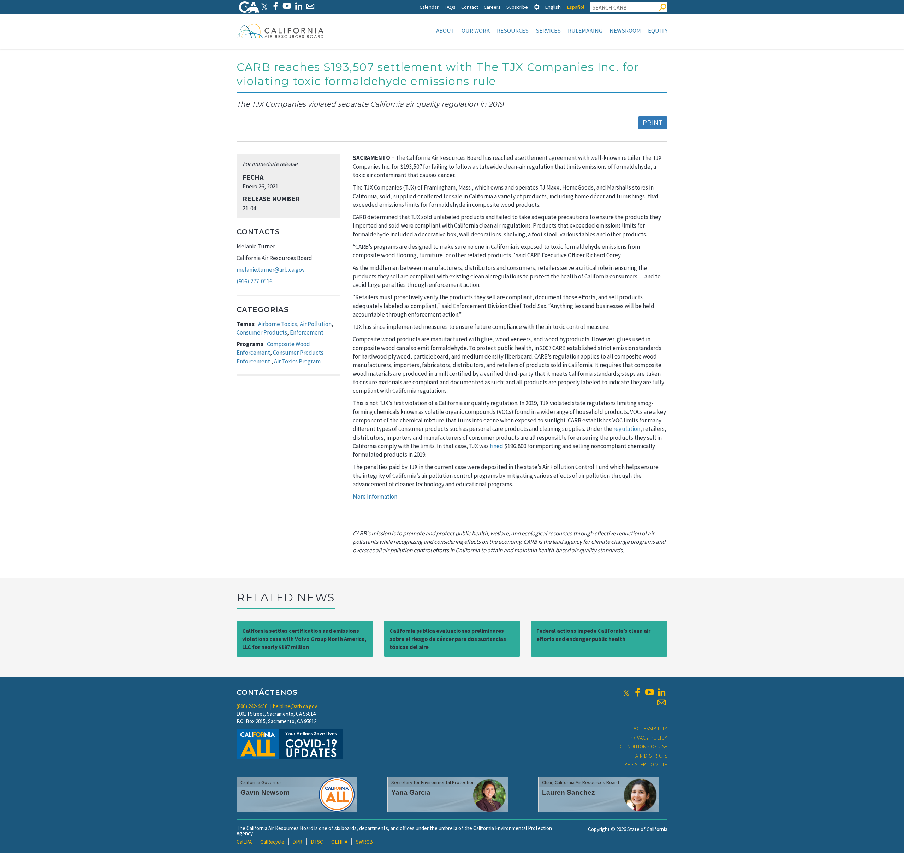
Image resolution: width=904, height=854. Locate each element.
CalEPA (244, 841)
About (445, 31)
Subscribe (517, 7)
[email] (661, 702)
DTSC (317, 841)
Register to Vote (645, 764)
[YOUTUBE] (286, 6)
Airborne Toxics (277, 324)
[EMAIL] (310, 6)
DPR (297, 841)
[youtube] (649, 692)
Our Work (476, 31)
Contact (469, 7)
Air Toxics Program (297, 361)
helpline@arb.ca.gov (295, 706)
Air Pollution (316, 324)
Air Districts (651, 755)
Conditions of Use (643, 746)
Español (575, 7)
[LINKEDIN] (298, 6)
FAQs (450, 7)
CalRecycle (272, 841)
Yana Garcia (410, 792)
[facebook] (637, 692)
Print (653, 122)
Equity (657, 31)
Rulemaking (585, 31)
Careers (492, 7)
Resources (513, 31)
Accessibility (650, 728)
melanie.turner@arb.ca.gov (271, 269)
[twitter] (626, 692)
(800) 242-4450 (252, 706)
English (553, 7)
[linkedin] (661, 692)
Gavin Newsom (265, 792)
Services (548, 31)
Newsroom (625, 31)
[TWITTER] (264, 6)
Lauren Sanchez (568, 792)
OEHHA (339, 841)
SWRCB (364, 841)
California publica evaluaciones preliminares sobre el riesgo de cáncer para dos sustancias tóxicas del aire (447, 638)
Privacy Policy (649, 737)
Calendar (429, 7)
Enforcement (306, 332)
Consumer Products (262, 332)
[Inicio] (281, 31)
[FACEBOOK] (275, 6)
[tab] (537, 6)
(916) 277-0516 (254, 281)
